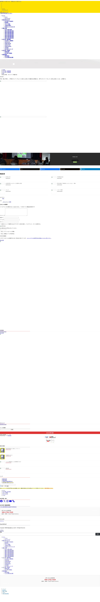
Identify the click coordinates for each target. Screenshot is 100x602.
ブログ (3, 592)
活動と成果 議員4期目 (9, 35)
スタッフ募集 (7, 24)
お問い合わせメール (4, 12)
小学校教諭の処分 (60, 176)
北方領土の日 (7, 176)
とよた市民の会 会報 (9, 57)
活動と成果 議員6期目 (9, 38)
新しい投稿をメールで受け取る (7, 233)
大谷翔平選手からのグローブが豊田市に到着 (13, 183)
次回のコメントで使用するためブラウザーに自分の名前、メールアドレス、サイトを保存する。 (21, 224)
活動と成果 (4, 547)
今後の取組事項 (5, 593)
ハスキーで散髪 (60, 189)
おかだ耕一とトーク (9, 49)
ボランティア (6, 201)
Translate (9, 435)
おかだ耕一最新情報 (6, 557)
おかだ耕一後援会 (8, 53)
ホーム (3, 8)
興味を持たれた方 (6, 540)
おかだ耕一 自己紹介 (9, 21)
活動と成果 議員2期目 (9, 32)
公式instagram (8, 46)
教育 (10, 201)
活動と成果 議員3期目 (9, 33)
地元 (3, 198)
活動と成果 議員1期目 (9, 31)
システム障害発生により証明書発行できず (13, 461)
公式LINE (7, 47)
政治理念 (6, 22)
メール (6, 17)
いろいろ (7, 189)
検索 (1, 532)
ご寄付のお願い (8, 25)
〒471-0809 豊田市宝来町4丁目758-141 (8, 506)
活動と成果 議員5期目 (9, 36)
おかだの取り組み (8, 29)
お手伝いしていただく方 (10, 26)
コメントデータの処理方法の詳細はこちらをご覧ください (39, 238)
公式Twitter (7, 42)
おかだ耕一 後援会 (6, 567)
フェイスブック (3, 524)
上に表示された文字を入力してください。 (9, 228)
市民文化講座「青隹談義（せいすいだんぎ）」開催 (66, 183)
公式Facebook (8, 43)
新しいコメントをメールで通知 (7, 231)
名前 (1, 217)
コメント (2, 215)
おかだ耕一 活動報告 (9, 40)
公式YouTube (7, 45)
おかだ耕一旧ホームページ (7, 482)
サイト (1, 221)
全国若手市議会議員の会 (7, 481)
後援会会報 (7, 51)
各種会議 (7, 468)
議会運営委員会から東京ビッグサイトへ (13, 448)
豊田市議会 (7, 56)
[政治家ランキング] (52, 437)
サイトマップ (5, 10)
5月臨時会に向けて (9, 455)
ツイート (2, 520)
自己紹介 (4, 590)
